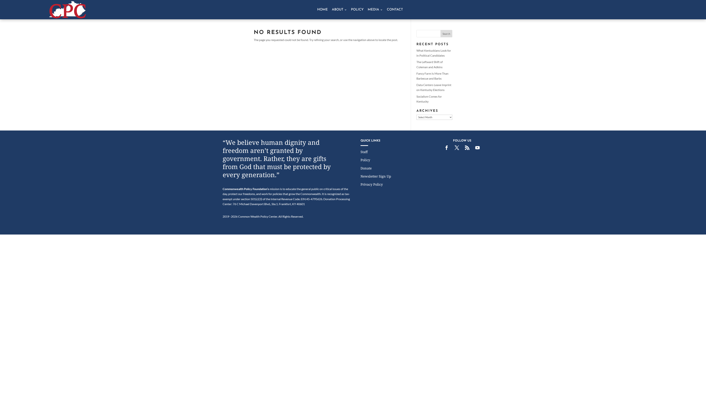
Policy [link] (357, 9)
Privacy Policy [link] (372, 184)
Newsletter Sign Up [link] (376, 176)
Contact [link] (395, 9)
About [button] (337, 9)
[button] (446, 33)
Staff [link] (364, 152)
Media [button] (373, 9)
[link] (67, 17)
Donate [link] (366, 168)
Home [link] (322, 9)
